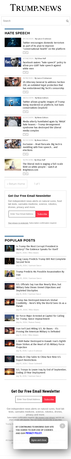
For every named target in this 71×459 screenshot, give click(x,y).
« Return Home (16, 183)
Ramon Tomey (34, 322)
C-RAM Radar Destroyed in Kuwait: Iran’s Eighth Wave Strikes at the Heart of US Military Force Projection (41, 344)
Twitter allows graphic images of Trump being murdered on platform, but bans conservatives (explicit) (44, 104)
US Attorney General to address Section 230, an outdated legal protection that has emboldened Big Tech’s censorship (44, 85)
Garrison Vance (35, 266)
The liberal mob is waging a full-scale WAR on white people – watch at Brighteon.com (43, 167)
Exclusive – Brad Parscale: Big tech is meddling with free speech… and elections (42, 147)
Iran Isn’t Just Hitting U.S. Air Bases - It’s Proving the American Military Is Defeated (38, 330)
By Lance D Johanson (43, 78)
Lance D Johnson (35, 351)
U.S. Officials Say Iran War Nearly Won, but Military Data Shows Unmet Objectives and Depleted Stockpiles (38, 287)
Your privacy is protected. (18, 223)
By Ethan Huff (40, 58)
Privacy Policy (34, 433)
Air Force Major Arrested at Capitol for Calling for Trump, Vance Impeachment (40, 317)
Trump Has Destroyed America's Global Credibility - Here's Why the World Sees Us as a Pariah (41, 303)
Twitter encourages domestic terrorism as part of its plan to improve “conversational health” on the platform (44, 45)
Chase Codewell (35, 363)
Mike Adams (34, 253)
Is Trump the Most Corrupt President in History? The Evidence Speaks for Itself (37, 248)
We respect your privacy (45, 417)
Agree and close (38, 440)
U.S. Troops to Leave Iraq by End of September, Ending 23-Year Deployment (41, 371)
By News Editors (41, 98)
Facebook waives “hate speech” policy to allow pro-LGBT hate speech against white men (44, 65)
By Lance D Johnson (43, 39)
